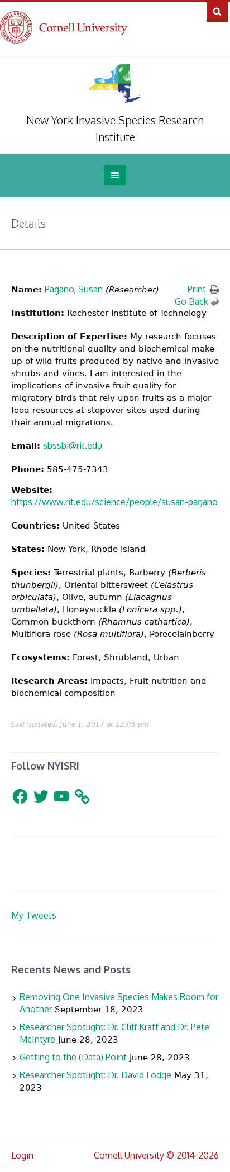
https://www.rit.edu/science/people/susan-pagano (114, 501)
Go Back (191, 301)
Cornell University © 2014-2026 (156, 1155)
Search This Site (217, 11)
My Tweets (33, 915)
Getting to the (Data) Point (73, 1057)
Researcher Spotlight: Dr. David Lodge (95, 1074)
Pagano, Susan (74, 289)
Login (22, 1155)
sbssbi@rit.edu (72, 445)
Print (197, 289)
